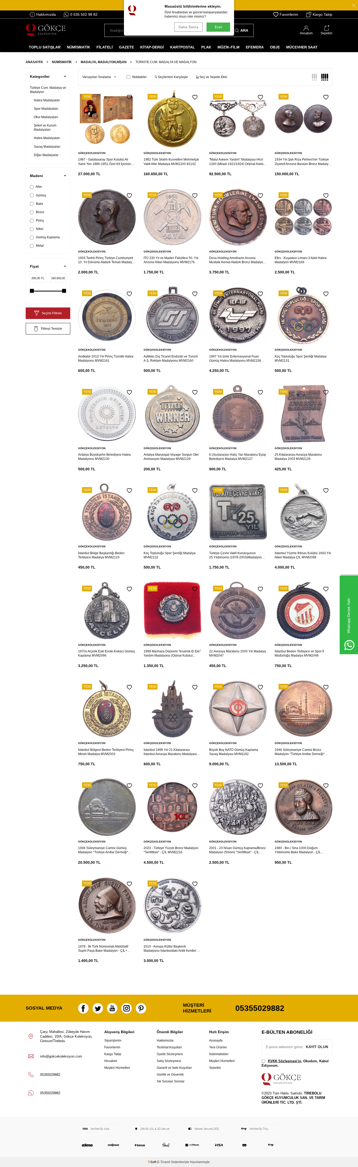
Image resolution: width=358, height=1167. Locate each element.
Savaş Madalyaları (47, 146)
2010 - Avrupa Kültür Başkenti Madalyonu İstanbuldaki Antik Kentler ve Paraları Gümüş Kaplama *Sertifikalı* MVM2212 (172, 949)
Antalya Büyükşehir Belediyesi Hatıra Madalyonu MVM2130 (104, 457)
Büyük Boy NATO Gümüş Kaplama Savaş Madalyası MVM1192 (233, 752)
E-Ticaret (163, 1162)
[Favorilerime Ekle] (129, 97)
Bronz (39, 212)
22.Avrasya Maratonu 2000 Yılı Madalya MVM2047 (237, 653)
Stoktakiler (139, 77)
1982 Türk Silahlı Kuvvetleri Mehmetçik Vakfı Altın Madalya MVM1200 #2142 (171, 162)
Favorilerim (289, 14)
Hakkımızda (46, 14)
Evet (218, 27)
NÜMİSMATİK (78, 47)
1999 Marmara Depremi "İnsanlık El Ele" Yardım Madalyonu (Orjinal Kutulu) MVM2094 (172, 653)
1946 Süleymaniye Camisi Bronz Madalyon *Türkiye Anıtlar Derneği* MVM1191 (300, 752)
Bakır (39, 204)
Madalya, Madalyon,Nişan (104, 62)
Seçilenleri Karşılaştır (172, 77)
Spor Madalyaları (46, 109)
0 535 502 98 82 (83, 14)
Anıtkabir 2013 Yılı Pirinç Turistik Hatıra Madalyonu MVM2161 (105, 358)
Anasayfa (34, 62)
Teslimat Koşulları (169, 1047)
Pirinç (39, 220)
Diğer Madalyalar (46, 155)
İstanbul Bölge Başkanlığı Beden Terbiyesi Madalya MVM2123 (101, 555)
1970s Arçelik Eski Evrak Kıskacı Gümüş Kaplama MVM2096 (106, 653)
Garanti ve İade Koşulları (174, 1068)
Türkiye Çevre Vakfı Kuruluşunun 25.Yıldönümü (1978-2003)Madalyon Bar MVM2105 (235, 555)
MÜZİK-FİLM (229, 47)
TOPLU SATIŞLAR (45, 47)
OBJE (275, 47)
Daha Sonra (188, 27)
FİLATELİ (104, 47)
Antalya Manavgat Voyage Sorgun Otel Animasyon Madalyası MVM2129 (171, 457)
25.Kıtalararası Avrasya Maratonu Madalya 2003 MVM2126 (298, 457)
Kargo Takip (322, 14)
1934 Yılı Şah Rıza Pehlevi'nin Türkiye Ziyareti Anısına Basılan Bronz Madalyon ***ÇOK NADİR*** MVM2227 (303, 162)
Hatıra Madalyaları (47, 100)
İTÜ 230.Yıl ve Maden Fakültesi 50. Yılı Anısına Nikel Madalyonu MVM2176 (171, 260)
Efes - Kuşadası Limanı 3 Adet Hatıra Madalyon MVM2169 (301, 260)
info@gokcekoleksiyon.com (61, 1056)
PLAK (206, 47)
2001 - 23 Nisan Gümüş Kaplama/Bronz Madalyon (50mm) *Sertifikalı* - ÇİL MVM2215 (237, 850)
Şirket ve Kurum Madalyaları (45, 127)
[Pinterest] (141, 1008)
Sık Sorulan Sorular (171, 1081)
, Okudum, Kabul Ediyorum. (295, 1063)
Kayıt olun (317, 1047)
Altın (38, 187)
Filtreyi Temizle (51, 329)
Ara (244, 30)
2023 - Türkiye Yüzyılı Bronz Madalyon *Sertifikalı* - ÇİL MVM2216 (171, 850)
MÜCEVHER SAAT (302, 47)
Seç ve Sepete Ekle (213, 77)
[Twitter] (98, 1008)
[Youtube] (112, 1008)
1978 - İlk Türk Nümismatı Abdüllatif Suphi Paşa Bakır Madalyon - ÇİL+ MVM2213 (103, 949)
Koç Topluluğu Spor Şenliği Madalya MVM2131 (301, 358)
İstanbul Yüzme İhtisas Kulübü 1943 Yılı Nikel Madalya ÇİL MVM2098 (303, 555)
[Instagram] (126, 1008)
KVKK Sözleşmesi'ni (284, 1061)
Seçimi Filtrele (52, 313)
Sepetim (215, 1068)
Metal (39, 245)
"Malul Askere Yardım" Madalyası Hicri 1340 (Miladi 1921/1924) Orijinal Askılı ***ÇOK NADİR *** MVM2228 (236, 162)
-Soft (152, 1162)
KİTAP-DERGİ (152, 47)
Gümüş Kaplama (47, 237)
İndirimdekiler (219, 1054)
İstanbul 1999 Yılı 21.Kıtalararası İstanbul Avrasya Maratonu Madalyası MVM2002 (170, 752)
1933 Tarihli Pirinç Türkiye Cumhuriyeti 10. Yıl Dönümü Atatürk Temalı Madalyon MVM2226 (107, 260)
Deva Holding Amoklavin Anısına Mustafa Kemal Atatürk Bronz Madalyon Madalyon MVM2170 (237, 260)
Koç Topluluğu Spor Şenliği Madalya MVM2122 (170, 555)
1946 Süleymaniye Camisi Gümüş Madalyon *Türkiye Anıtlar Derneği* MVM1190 (103, 850)
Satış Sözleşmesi (169, 1061)
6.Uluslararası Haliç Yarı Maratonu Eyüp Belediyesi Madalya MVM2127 (237, 457)
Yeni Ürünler (218, 1047)
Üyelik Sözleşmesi (170, 1054)
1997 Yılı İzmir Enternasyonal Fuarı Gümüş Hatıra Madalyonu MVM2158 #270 (235, 359)
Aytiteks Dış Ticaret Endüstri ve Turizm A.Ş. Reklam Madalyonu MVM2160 (171, 358)
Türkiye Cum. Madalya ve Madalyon (48, 90)
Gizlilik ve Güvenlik (170, 1074)
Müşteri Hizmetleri (117, 1068)
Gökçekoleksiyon (91, 153)
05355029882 (259, 1008)
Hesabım (110, 1061)
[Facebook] (83, 1008)
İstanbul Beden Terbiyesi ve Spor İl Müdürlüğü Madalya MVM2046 (299, 653)
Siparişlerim (112, 1040)
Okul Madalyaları (46, 117)
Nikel (39, 229)
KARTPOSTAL (182, 47)
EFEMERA (255, 47)
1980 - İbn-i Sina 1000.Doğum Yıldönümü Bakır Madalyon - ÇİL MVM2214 (298, 850)
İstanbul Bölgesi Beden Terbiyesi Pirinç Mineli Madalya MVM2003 (106, 752)
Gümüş (40, 195)
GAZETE (126, 47)
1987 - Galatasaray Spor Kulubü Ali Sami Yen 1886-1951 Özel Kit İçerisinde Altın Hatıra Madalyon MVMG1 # (106, 162)
